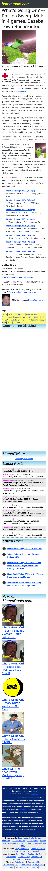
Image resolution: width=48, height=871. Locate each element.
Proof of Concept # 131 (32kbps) (20, 219)
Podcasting (33, 320)
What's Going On (7, 474)
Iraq (9, 322)
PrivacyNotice (38, 865)
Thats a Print (32, 840)
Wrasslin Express (38, 849)
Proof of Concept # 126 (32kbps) (20, 251)
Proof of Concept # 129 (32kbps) (20, 235)
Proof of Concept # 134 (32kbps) (20, 191)
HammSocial (32, 867)
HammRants (11, 857)
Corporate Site (34, 862)
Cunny (17, 317)
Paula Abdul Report (36, 854)
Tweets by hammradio (24, 459)
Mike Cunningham (16, 314)
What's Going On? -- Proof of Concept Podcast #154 (23, 477)
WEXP (4, 314)
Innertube (6, 840)
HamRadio (37, 317)
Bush (4, 322)
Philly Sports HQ (7, 497)
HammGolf (26, 851)
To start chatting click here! (22, 292)
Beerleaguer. (21, 91)
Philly (35, 851)
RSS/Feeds (20, 867)
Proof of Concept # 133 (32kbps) (20, 200)
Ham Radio (26, 317)
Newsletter (28, 859)
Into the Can (36, 838)
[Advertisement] (16, 345)
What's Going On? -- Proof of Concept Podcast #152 (23, 529)
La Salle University (18, 320)
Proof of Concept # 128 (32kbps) (20, 242)
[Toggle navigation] (34, 3)
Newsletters (8, 865)
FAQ (16, 865)
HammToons (23, 857)
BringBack (17, 859)
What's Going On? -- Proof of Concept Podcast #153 (23, 507)
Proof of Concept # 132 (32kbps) (20, 210)
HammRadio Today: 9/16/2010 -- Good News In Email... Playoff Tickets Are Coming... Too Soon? (24, 565)
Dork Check (15, 851)
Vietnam (16, 322)
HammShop (36, 857)
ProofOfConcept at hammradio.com (17, 277)
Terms (11, 867)
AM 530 (5, 320)
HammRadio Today (8, 469)
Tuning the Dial (19, 840)
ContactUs (25, 865)
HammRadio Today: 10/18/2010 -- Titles (18, 471)
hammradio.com (16, 4)
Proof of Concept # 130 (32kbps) (20, 226)
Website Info (20, 862)
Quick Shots (21, 854)
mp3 (42, 320)
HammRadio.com (35, 300)
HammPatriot (23, 838)
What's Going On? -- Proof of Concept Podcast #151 (23, 535)
